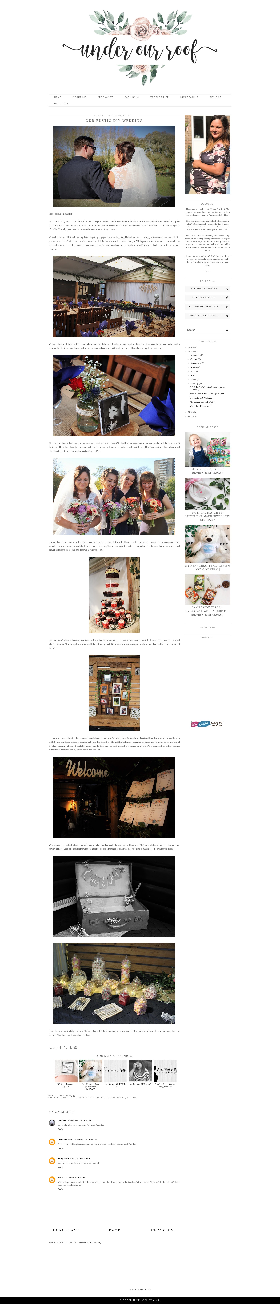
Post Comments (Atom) (85, 1242)
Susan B (61, 1177)
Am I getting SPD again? (140, 1084)
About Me (79, 97)
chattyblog (101, 1098)
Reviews (215, 97)
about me (64, 1098)
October (194, 359)
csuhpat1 (62, 1120)
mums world (117, 1098)
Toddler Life (159, 97)
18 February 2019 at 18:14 (79, 1120)
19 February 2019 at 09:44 (86, 1139)
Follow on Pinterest (204, 316)
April (192, 375)
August (193, 367)
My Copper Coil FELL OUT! (116, 1085)
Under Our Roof (143, 1289)
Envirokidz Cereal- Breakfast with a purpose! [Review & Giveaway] (208, 610)
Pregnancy (105, 97)
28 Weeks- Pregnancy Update (66, 1085)
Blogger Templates (134, 1300)
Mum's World (189, 97)
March (193, 379)
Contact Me (62, 103)
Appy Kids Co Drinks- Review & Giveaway (208, 470)
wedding (132, 1098)
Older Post (163, 1230)
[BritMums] (207, 726)
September (195, 363)
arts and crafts (81, 1098)
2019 (190, 351)
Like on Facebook (204, 297)
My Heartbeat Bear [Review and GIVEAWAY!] (90, 1086)
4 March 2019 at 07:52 (80, 1158)
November (195, 355)
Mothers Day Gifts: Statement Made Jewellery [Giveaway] (207, 516)
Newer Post (65, 1230)
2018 (190, 412)
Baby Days (132, 97)
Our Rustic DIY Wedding (201, 398)
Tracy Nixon (63, 1158)
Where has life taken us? (200, 406)
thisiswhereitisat (65, 1139)
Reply (60, 1129)
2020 (190, 347)
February (194, 383)
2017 (190, 416)
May (192, 371)
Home (58, 97)
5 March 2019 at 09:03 (76, 1177)
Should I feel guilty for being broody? (165, 1085)
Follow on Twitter (204, 289)
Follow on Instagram (204, 307)
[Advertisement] (207, 790)
